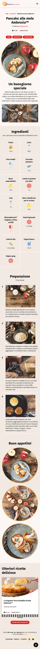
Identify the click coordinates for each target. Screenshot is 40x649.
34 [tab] (26, 615)
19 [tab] (35, 614)
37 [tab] (32, 615)
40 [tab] (37, 615)
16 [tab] (30, 614)
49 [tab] (17, 616)
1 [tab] (2, 614)
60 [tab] (37, 616)
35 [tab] (28, 615)
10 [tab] (19, 614)
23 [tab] (6, 615)
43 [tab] (6, 616)
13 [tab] (24, 614)
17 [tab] (32, 614)
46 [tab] (11, 616)
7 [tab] (13, 614)
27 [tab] (13, 615)
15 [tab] (28, 614)
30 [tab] (19, 615)
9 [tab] (17, 614)
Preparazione (28, 37)
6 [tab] (11, 614)
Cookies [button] (24, 639)
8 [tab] (15, 614)
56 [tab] (30, 616)
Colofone (9, 639)
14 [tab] (26, 614)
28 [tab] (15, 615)
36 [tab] (30, 615)
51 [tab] (20, 616)
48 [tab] (15, 616)
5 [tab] (9, 614)
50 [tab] (19, 616)
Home (7, 13)
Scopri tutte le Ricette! (20, 622)
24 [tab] (7, 615)
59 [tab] (35, 616)
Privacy (16, 639)
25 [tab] (9, 615)
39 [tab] (35, 615)
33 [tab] (24, 615)
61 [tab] (18, 617)
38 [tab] (33, 615)
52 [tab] (22, 616)
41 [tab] (2, 616)
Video (8, 37)
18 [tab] (33, 614)
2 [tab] (4, 614)
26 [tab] (11, 615)
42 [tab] (4, 616)
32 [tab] (22, 615)
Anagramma (23, 26)
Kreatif (25, 634)
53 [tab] (24, 616)
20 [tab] (37, 614)
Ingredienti (17, 37)
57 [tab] (32, 616)
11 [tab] (20, 614)
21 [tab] (2, 615)
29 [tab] (17, 615)
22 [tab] (4, 615)
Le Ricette (13, 13)
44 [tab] (7, 616)
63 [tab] (21, 617)
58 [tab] (33, 616)
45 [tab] (9, 616)
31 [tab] (20, 615)
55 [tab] (28, 616)
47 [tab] (13, 616)
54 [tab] (26, 616)
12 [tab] (22, 614)
